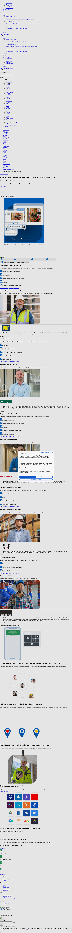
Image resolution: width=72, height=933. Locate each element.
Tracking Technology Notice (46, 452)
